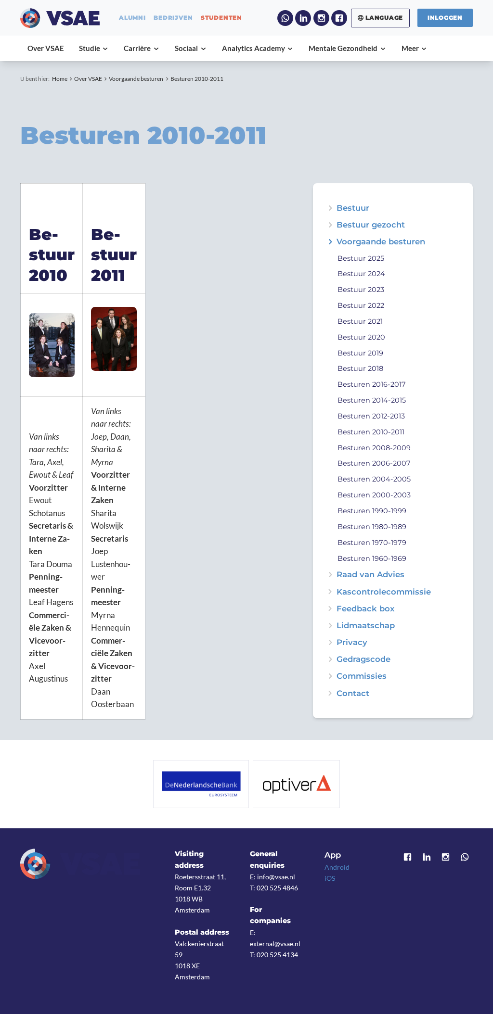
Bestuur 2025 (360, 258)
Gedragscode (363, 659)
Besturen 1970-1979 (371, 542)
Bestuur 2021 (360, 321)
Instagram (321, 18)
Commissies (362, 676)
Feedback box (365, 608)
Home (59, 78)
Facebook (339, 18)
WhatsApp (285, 18)
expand (330, 224)
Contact (353, 693)
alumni (132, 18)
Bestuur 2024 (361, 274)
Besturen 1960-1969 (371, 558)
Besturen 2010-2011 (196, 78)
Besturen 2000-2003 (374, 495)
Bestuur (353, 208)
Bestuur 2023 (360, 289)
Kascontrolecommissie (384, 591)
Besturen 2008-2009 (374, 448)
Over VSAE (88, 78)
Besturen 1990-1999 (371, 511)
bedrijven (173, 18)
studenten (221, 18)
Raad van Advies (370, 574)
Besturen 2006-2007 (374, 463)
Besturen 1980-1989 (371, 527)
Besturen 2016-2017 (371, 384)
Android (337, 867)
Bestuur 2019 (360, 353)
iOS (329, 878)
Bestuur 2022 (360, 305)
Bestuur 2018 (360, 368)
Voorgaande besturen (136, 78)
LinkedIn (303, 18)
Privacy (352, 642)
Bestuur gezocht (371, 224)
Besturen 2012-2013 (371, 416)
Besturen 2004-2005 (374, 479)
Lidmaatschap (366, 625)
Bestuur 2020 (361, 337)
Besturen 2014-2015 (371, 400)
